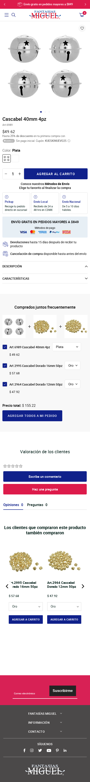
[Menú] (6, 15)
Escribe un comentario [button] (45, 476)
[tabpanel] (45, 66)
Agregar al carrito (56, 174)
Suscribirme (63, 691)
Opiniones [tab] (11, 505)
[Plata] (6, 158)
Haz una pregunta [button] (45, 489)
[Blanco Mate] (15, 158)
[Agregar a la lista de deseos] (82, 28)
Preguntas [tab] (35, 505)
